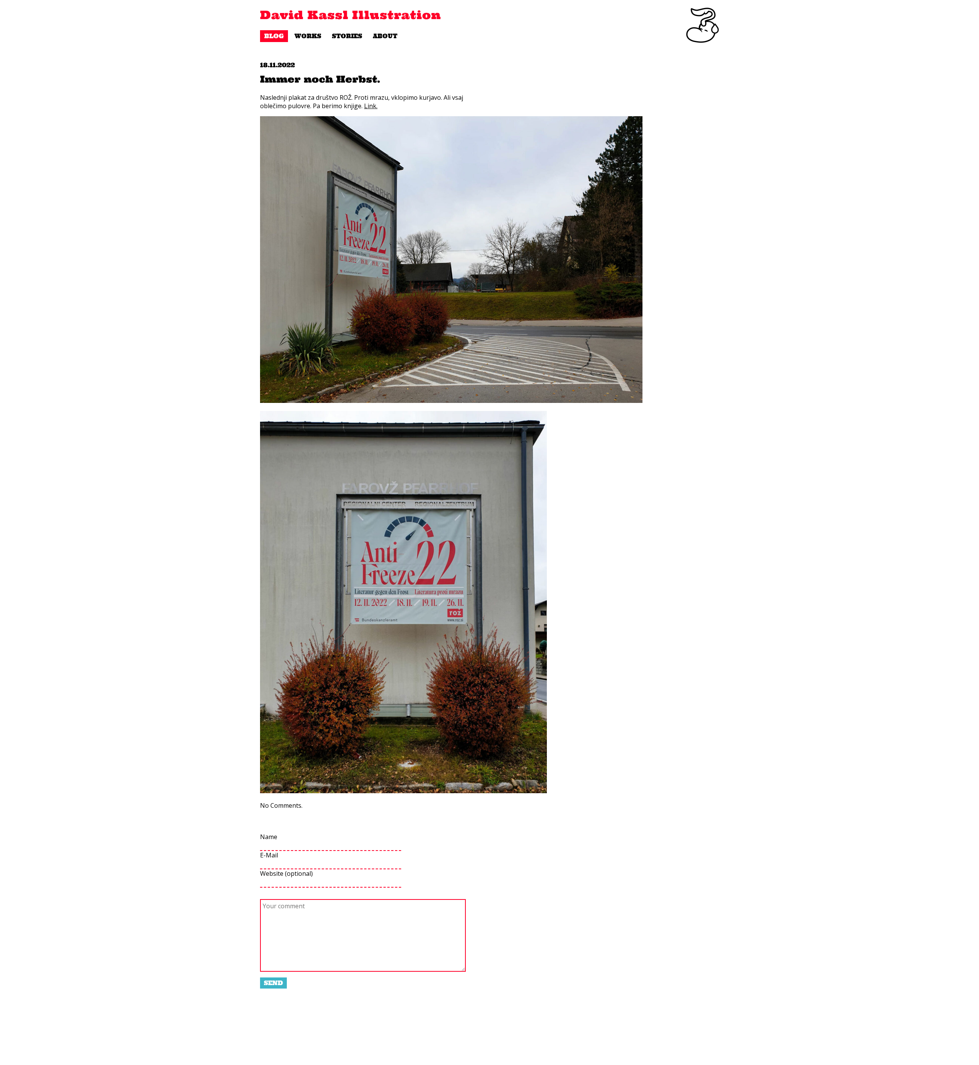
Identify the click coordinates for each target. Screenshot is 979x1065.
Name (268, 837)
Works (307, 36)
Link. (370, 106)
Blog (274, 36)
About (385, 36)
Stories (347, 36)
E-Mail (269, 855)
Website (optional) (286, 873)
